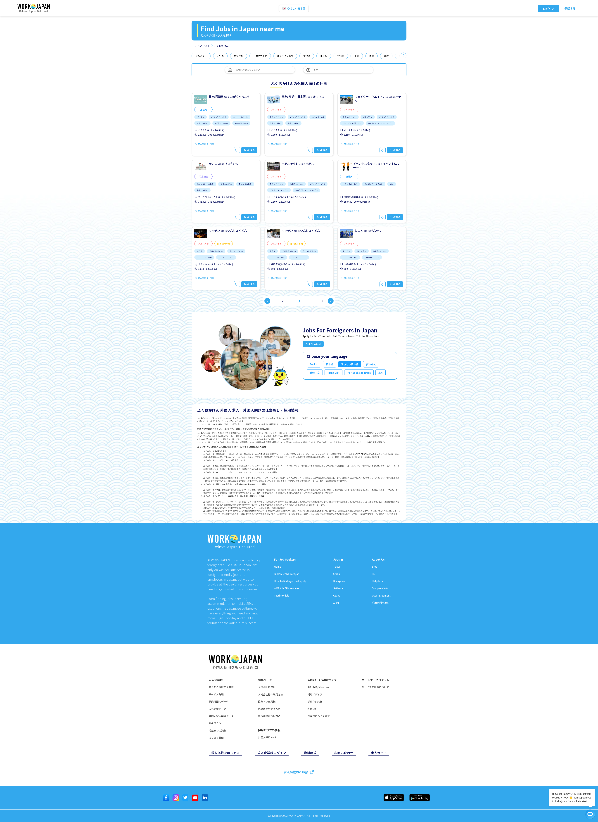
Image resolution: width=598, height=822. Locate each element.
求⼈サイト (379, 753)
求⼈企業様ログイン (271, 753)
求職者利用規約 (380, 602)
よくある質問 (216, 737)
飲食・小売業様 (266, 701)
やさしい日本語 (349, 364)
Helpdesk (377, 581)
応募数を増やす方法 (269, 709)
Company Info (380, 588)
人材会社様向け (266, 687)
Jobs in (338, 559)
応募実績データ (217, 709)
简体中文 (371, 364)
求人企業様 (216, 680)
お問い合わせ (343, 753)
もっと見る (249, 150)
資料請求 (310, 753)
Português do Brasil (359, 372)
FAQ (374, 574)
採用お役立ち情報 (269, 730)
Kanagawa (339, 581)
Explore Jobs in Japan (286, 574)
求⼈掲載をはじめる (225, 753)
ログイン (548, 8)
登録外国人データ (219, 701)
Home (277, 566)
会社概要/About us (318, 687)
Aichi (336, 602)
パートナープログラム (375, 680)
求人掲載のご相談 (296, 772)
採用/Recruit (315, 701)
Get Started (313, 344)
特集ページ (265, 680)
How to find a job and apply (290, 581)
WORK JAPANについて (322, 680)
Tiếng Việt (333, 372)
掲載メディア (315, 694)
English (314, 364)
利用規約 (313, 709)
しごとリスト (202, 46)
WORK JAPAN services (286, 588)
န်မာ (380, 372)
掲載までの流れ (217, 730)
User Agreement (381, 595)
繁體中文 (315, 372)
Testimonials (281, 595)
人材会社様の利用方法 (270, 694)
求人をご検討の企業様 (221, 687)
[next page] (331, 301)
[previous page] (267, 301)
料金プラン (215, 723)
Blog (374, 566)
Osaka (336, 595)
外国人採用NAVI (267, 737)
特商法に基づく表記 (319, 716)
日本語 (329, 364)
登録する (570, 8)
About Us (378, 559)
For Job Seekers (285, 559)
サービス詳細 (216, 694)
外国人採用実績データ (221, 716)
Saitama (338, 588)
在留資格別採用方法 (269, 716)
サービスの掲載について (375, 687)
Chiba (336, 574)
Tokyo (337, 566)
